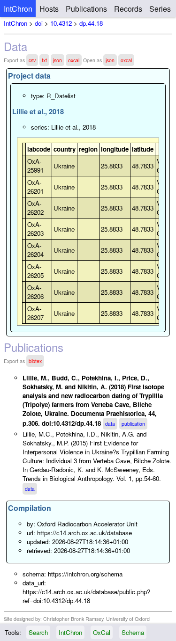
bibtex (35, 360)
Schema (133, 632)
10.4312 (61, 23)
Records (128, 8)
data (110, 423)
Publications (86, 8)
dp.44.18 (91, 23)
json (57, 60)
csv (32, 60)
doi (39, 23)
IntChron (18, 8)
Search (38, 632)
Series (160, 8)
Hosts (49, 8)
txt (44, 60)
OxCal (101, 632)
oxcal (73, 60)
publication (133, 423)
